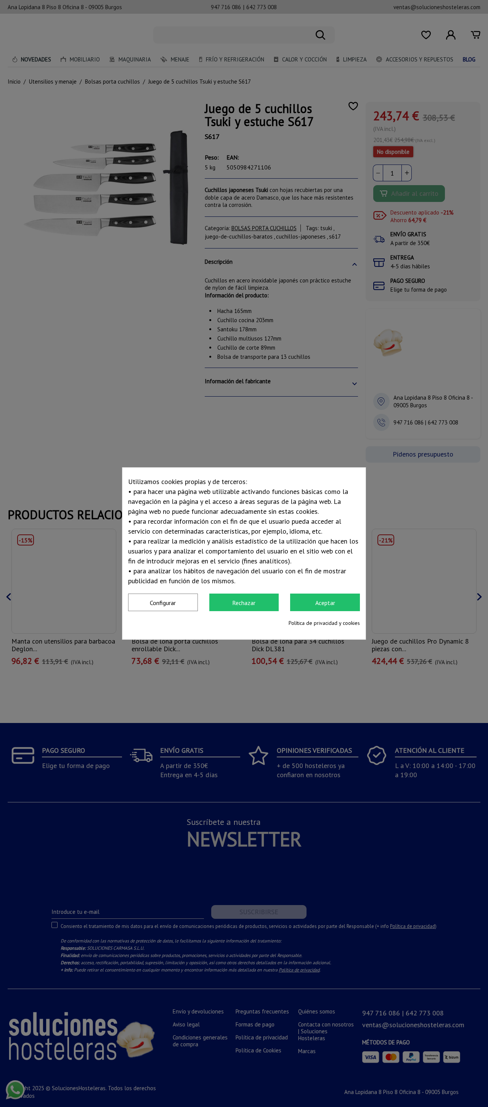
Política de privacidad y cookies (324, 623)
